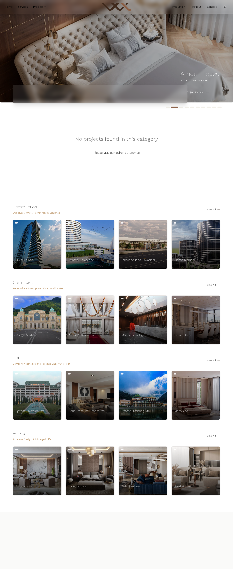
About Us (196, 6)
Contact (212, 6)
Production (178, 6)
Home (9, 6)
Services (23, 6)
